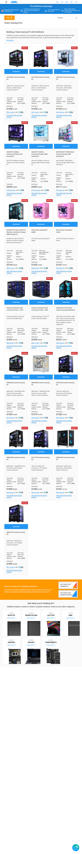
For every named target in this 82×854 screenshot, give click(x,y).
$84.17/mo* (35, 343)
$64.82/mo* (11, 492)
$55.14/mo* (11, 112)
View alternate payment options (14, 116)
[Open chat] (66, 2)
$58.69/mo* (60, 268)
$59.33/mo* (35, 268)
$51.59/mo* (11, 418)
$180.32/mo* (11, 190)
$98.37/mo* (11, 268)
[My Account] (76, 2)
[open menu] (6, 2)
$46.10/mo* (60, 418)
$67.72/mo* (11, 567)
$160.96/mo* (35, 190)
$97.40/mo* (60, 190)
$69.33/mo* (60, 112)
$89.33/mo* (11, 343)
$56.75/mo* (35, 492)
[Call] (57, 2)
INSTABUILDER (65, 585)
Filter (8, 18)
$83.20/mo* (60, 343)
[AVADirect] (14, 2)
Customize (16, 71)
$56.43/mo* (35, 418)
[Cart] (71, 2)
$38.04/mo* (60, 492)
